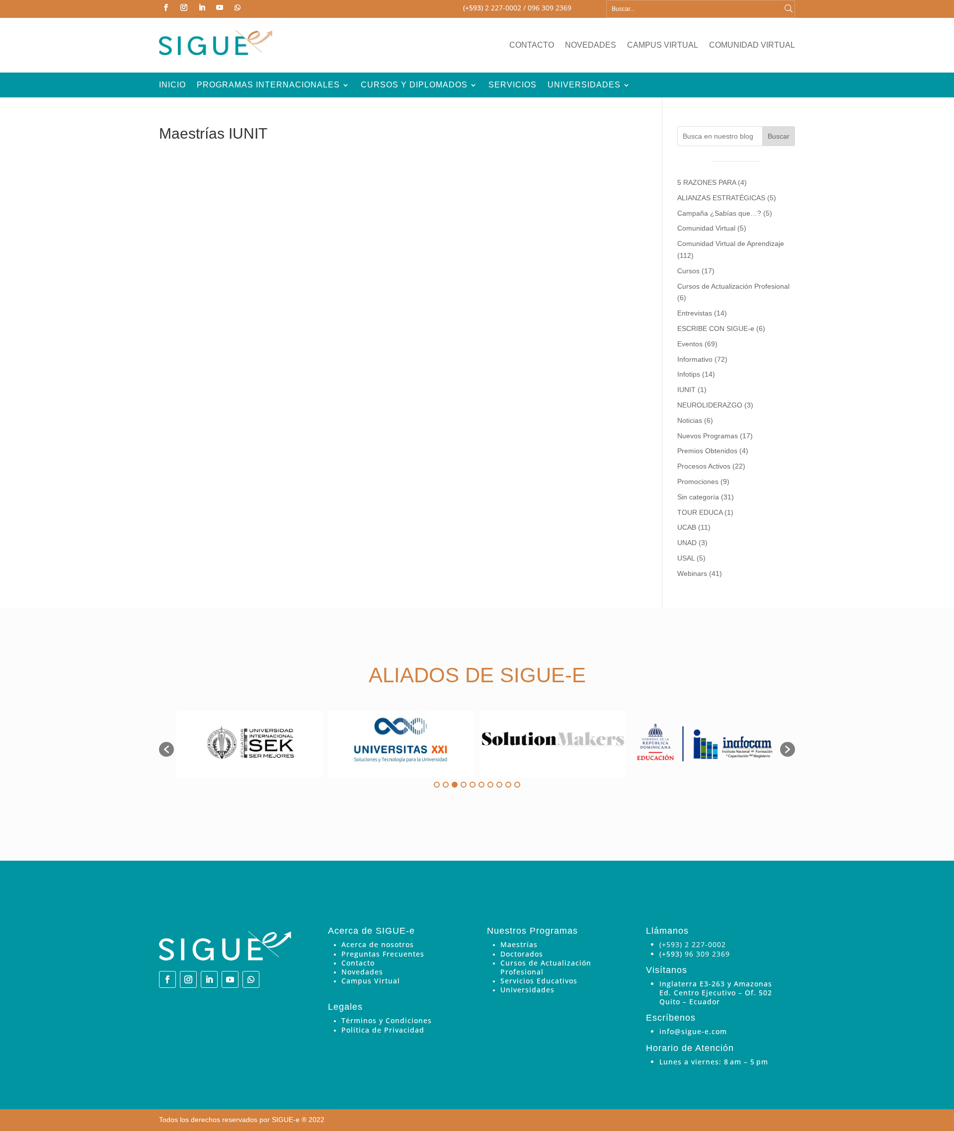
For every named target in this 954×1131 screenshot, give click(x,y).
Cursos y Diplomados (414, 85)
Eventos (690, 344)
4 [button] (464, 785)
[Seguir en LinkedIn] (202, 7)
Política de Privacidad (382, 1030)
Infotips (688, 374)
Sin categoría (698, 497)
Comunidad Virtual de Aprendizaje (730, 243)
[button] (166, 749)
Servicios (512, 85)
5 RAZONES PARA (706, 182)
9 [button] (508, 785)
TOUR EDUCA (699, 512)
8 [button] (499, 785)
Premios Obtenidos (707, 451)
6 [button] (481, 785)
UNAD (687, 543)
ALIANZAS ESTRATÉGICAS (721, 198)
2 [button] (446, 785)
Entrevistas (694, 313)
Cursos (688, 271)
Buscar (779, 136)
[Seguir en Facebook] (166, 7)
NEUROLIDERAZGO (709, 405)
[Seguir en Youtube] (220, 7)
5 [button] (473, 785)
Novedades (590, 45)
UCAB (686, 527)
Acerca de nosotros (377, 944)
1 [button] (437, 785)
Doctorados (521, 954)
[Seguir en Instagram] (184, 7)
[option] (249, 744)
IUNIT (686, 390)
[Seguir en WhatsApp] (237, 7)
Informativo (695, 359)
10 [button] (517, 785)
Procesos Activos (703, 466)
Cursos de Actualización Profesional (733, 286)
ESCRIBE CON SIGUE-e (715, 328)
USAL (686, 558)
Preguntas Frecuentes (382, 954)
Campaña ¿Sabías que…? (719, 213)
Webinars (692, 573)
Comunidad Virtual (752, 45)
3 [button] (455, 785)
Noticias (689, 420)
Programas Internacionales (268, 85)
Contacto (531, 45)
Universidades (584, 85)
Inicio (172, 85)
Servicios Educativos (538, 980)
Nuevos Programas (707, 436)
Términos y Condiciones (386, 1020)
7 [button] (490, 785)
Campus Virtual (662, 45)
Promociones (697, 481)
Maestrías (519, 944)
